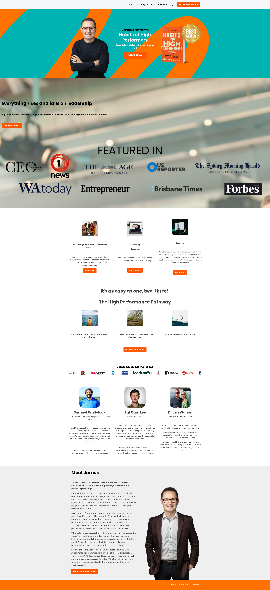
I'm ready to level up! (189, 4)
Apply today (135, 270)
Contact (151, 4)
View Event (90, 270)
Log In (172, 4)
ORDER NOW (135, 55)
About (131, 4)
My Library (140, 4)
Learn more (180, 272)
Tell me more (11, 125)
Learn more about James (85, 571)
